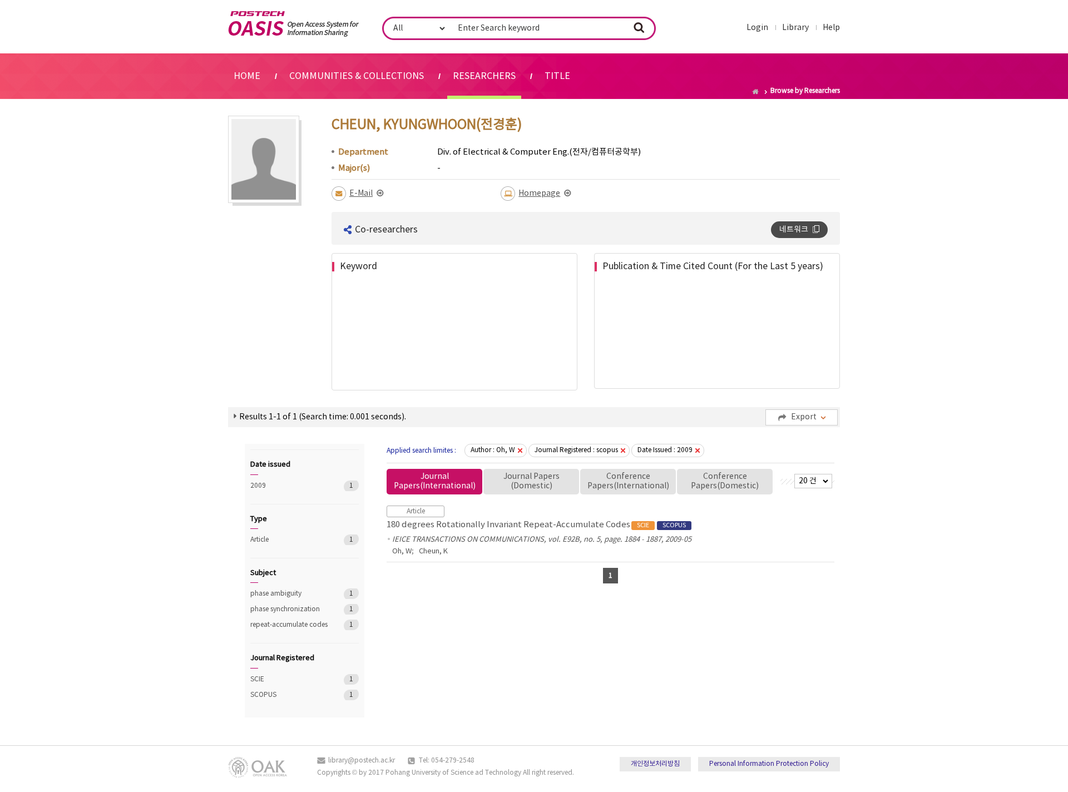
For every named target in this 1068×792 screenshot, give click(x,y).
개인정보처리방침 (655, 764)
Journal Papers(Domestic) (531, 481)
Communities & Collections (356, 76)
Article (289, 539)
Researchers (484, 76)
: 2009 (665, 450)
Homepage (539, 193)
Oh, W (402, 551)
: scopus (576, 450)
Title (557, 76)
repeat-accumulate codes (289, 624)
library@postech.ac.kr (361, 760)
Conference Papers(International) (628, 481)
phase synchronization (289, 609)
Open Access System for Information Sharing (293, 24)
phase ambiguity (289, 593)
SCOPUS (289, 695)
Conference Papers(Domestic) (725, 481)
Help (831, 27)
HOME (247, 76)
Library (795, 27)
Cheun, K (433, 551)
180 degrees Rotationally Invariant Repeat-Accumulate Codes (536, 524)
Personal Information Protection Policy (769, 764)
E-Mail (361, 193)
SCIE (289, 679)
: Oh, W (493, 450)
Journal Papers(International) (435, 481)
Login (757, 27)
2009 (289, 485)
